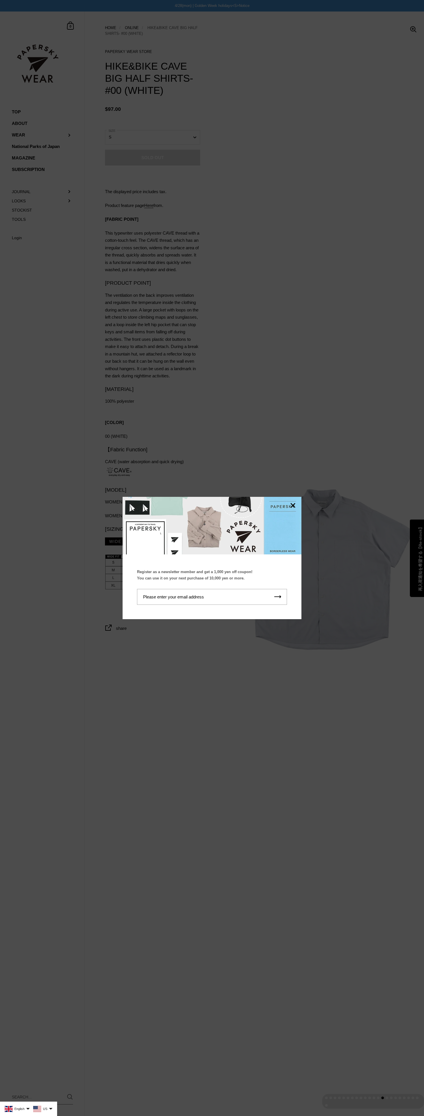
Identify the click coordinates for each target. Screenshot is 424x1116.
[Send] (277, 597)
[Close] (292, 506)
